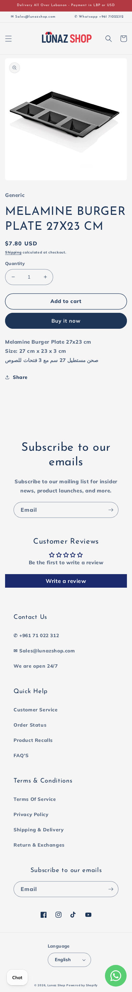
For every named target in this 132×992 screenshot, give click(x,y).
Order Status (30, 725)
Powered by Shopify (82, 985)
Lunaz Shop (56, 985)
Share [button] (20, 377)
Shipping (13, 252)
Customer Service (36, 710)
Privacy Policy (31, 814)
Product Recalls (33, 740)
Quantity (15, 263)
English (63, 959)
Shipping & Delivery (39, 830)
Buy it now (66, 321)
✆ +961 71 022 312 (36, 635)
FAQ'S (21, 755)
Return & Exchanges (39, 845)
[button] (8, 38)
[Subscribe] (110, 510)
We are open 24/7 (36, 666)
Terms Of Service (35, 799)
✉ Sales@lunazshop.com (44, 651)
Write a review (66, 581)
